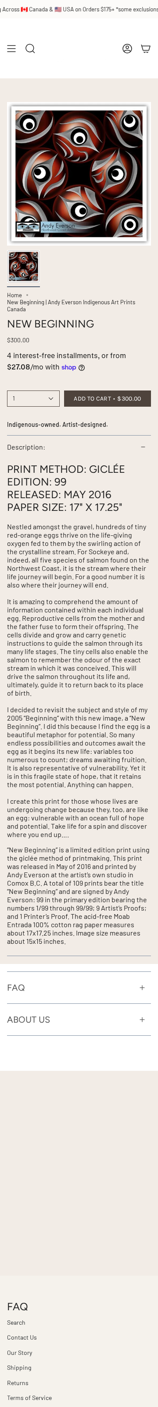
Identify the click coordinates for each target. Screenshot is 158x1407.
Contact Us (22, 1337)
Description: (26, 447)
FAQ (16, 987)
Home (14, 295)
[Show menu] (11, 48)
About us (28, 1019)
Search (16, 1322)
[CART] (145, 48)
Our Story (19, 1352)
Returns (18, 1382)
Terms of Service (29, 1397)
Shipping (19, 1367)
